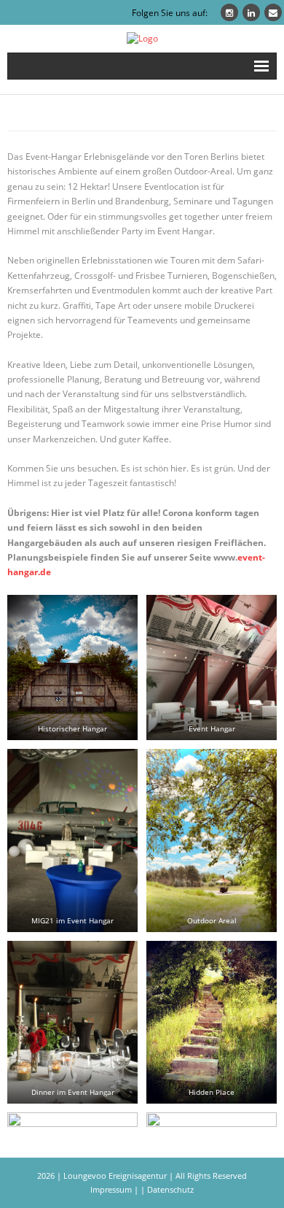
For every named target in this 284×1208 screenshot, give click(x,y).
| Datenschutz (167, 1189)
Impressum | (114, 1189)
